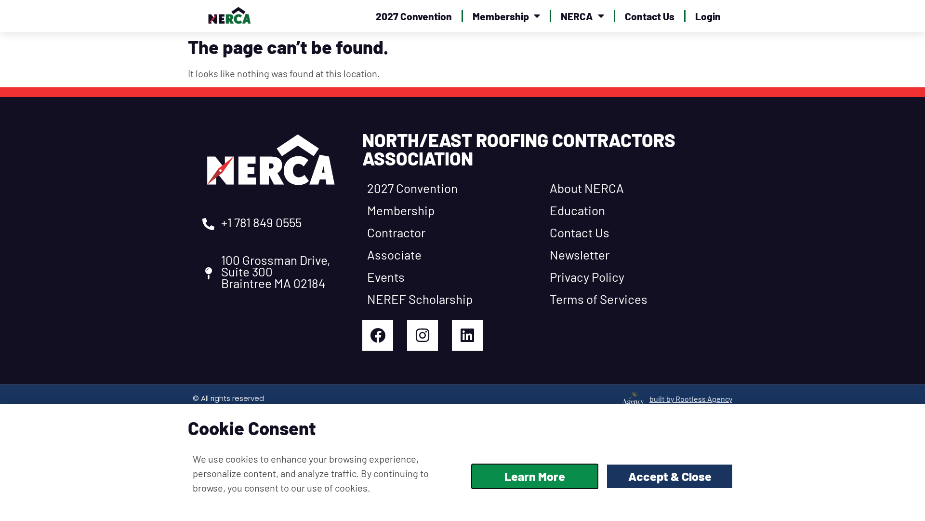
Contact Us (649, 16)
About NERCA (587, 187)
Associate (394, 254)
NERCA (577, 16)
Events (386, 276)
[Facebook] (377, 335)
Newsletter (579, 254)
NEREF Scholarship (420, 298)
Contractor (396, 232)
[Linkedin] (467, 335)
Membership (501, 16)
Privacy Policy (587, 276)
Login (708, 16)
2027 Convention (414, 16)
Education (577, 210)
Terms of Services (599, 298)
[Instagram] (422, 335)
